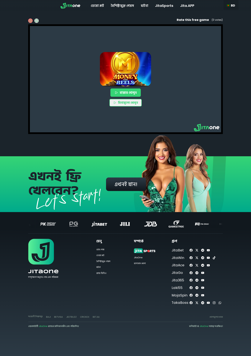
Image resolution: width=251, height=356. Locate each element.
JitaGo (177, 272)
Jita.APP (187, 5)
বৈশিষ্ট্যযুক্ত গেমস (122, 5)
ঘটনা (144, 5)
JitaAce (178, 265)
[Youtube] (208, 250)
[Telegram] (202, 250)
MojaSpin (179, 295)
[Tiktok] (214, 257)
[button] (125, 69)
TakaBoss (180, 302)
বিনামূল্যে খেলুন (128, 102)
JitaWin (178, 257)
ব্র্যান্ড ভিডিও (101, 273)
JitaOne (43, 271)
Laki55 (177, 287)
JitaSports (164, 5)
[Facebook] (191, 250)
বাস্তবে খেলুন (128, 92)
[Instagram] (214, 302)
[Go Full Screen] (36, 20)
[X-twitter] (196, 250)
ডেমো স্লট (97, 5)
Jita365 (178, 280)
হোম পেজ (100, 249)
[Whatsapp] (220, 302)
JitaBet (178, 250)
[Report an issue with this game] (30, 20)
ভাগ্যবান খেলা (140, 263)
